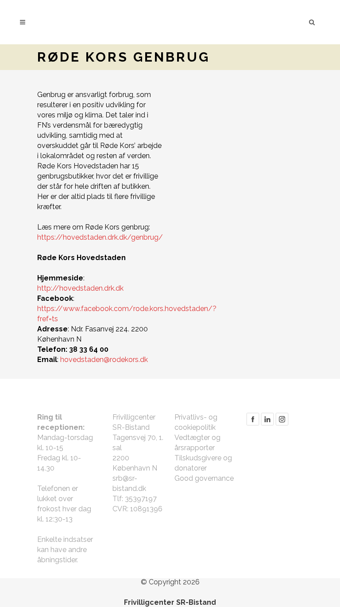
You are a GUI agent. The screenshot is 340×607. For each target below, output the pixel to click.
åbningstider (57, 560)
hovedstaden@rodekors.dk (104, 359)
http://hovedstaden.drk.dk (80, 288)
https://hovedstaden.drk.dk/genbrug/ (100, 237)
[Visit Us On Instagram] (281, 424)
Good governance (204, 478)
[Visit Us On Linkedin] (267, 424)
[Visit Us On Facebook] (252, 424)
